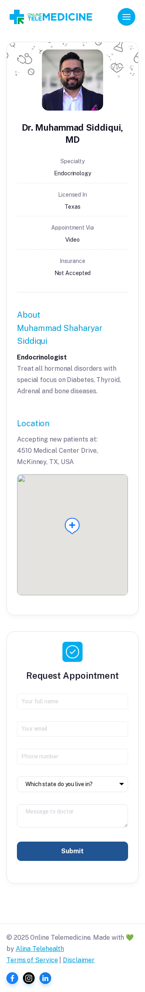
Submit (72, 851)
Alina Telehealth (40, 949)
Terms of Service (32, 960)
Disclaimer (79, 960)
